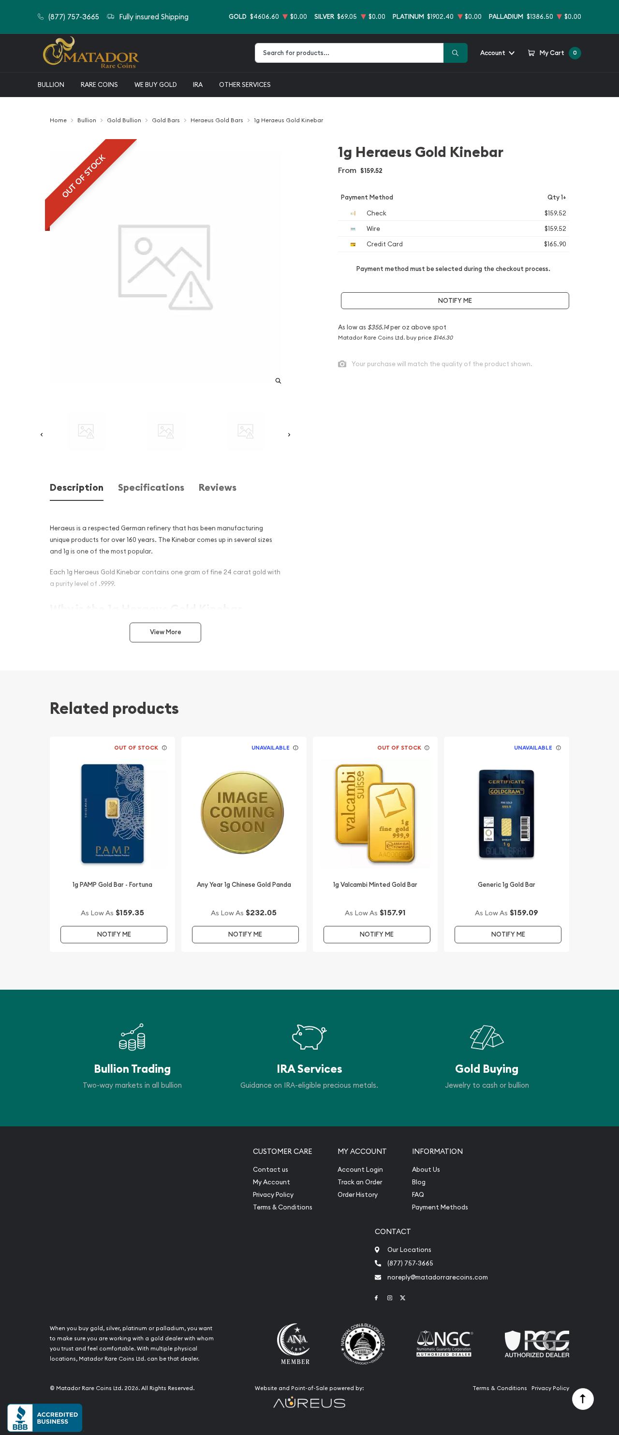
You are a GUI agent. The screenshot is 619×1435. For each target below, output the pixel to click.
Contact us (270, 1169)
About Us (426, 1169)
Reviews (217, 487)
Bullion (51, 84)
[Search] (455, 53)
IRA (198, 84)
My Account (271, 1182)
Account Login (360, 1169)
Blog (419, 1182)
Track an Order (360, 1182)
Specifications (151, 487)
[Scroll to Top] (583, 1399)
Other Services (245, 84)
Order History (358, 1195)
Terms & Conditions (282, 1207)
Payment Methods (440, 1207)
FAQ (418, 1195)
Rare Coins (99, 84)
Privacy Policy (273, 1195)
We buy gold (155, 84)
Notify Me (455, 301)
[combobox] (349, 53)
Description (76, 487)
